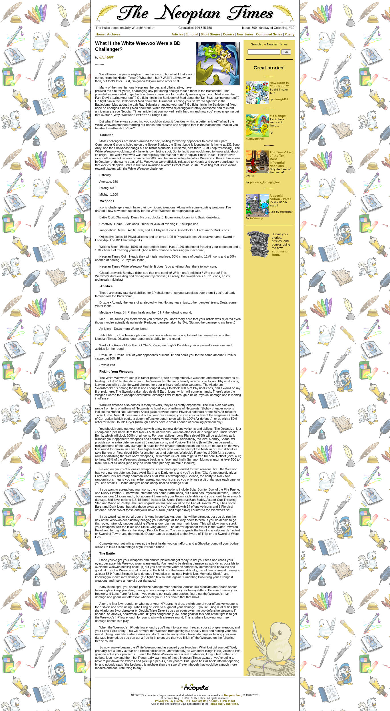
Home (100, 34)
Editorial (192, 34)
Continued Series (269, 34)
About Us (215, 701)
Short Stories (210, 34)
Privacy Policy (164, 701)
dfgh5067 (106, 57)
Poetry (289, 34)
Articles (177, 34)
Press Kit (229, 701)
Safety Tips (183, 701)
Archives (113, 34)
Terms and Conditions (223, 703)
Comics (228, 34)
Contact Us (199, 701)
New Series (245, 34)
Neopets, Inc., (233, 695)
